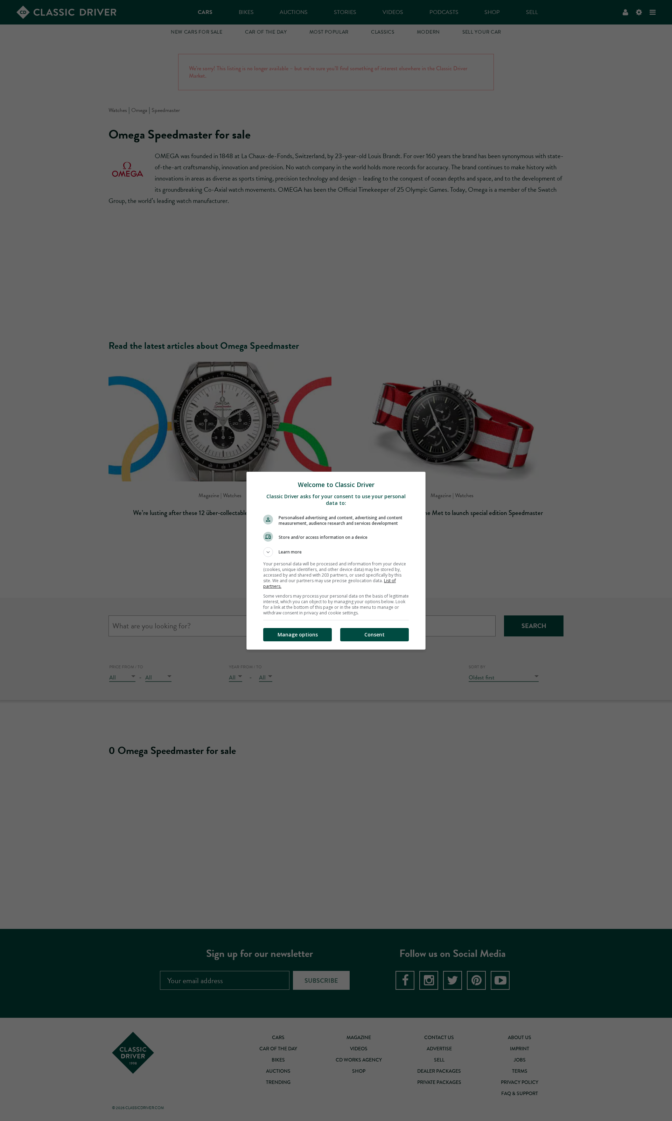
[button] (336, 552)
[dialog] (336, 561)
